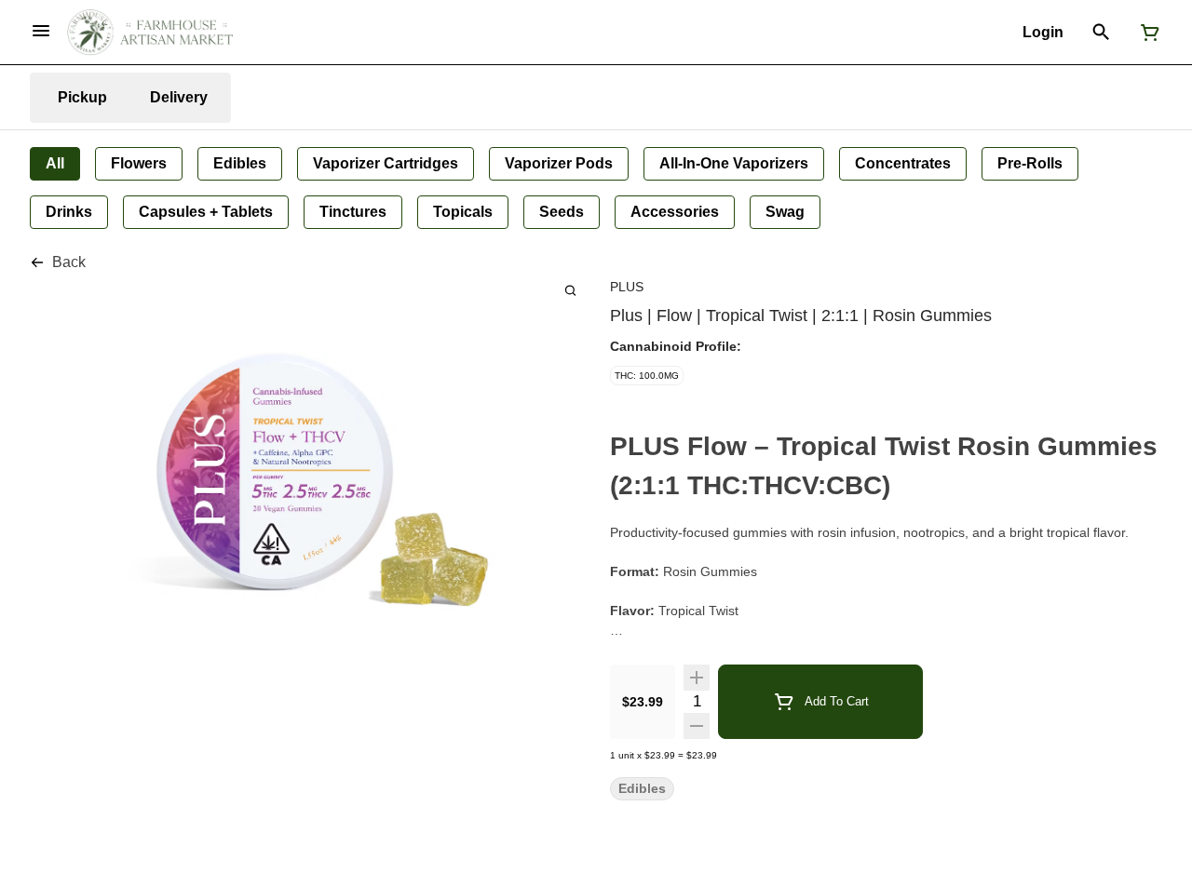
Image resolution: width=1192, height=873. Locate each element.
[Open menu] (41, 31)
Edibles (642, 789)
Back (69, 262)
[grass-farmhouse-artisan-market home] (150, 32)
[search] (570, 290)
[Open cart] (1146, 32)
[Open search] (1101, 32)
